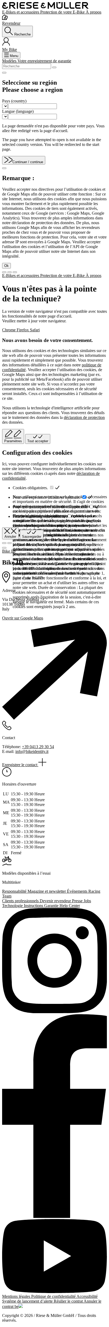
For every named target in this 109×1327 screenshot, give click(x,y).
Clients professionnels (21, 901)
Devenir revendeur (56, 901)
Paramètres (13, 441)
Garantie (52, 905)
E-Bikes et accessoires (21, 12)
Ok (6, 266)
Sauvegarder (31, 537)
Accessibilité (87, 1296)
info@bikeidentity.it (31, 751)
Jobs (87, 901)
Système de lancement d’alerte (28, 1301)
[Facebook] (54, 1116)
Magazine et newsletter (47, 891)
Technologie (13, 905)
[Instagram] (54, 961)
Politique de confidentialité (53, 1296)
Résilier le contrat (69, 1301)
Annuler (10, 537)
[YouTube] (54, 1256)
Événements (77, 891)
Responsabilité (15, 891)
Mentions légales (16, 1296)
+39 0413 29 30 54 (38, 746)
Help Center (70, 905)
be (17, 1306)
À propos (93, 12)
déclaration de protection (84, 417)
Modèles (9, 61)
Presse (78, 901)
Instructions (34, 905)
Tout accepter (37, 441)
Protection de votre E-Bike (63, 12)
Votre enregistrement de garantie (44, 61)
